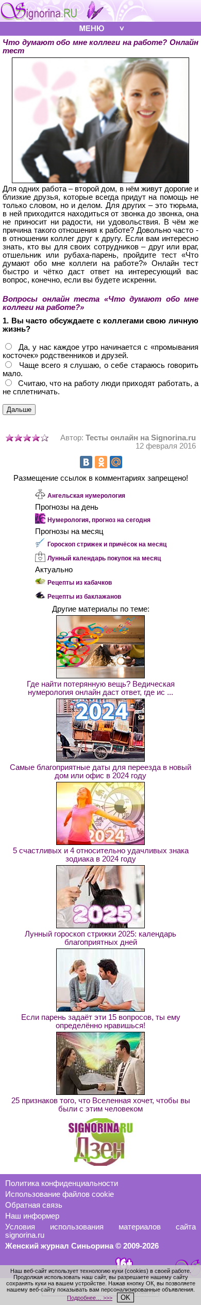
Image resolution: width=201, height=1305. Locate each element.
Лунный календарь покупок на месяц (104, 558)
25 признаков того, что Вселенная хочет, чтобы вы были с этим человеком (100, 1104)
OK (125, 1297)
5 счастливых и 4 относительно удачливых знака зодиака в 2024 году (101, 855)
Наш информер (32, 1216)
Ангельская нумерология (86, 495)
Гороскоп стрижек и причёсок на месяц (106, 544)
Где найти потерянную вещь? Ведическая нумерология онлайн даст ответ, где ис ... (101, 688)
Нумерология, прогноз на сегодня (98, 520)
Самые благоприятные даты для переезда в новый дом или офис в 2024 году (100, 771)
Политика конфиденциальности (61, 1183)
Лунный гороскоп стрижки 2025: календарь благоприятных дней (100, 938)
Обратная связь (33, 1205)
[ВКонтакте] (86, 462)
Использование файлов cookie (59, 1194)
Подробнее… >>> (89, 1298)
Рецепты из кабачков (79, 582)
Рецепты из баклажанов (84, 596)
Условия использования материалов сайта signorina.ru (100, 1231)
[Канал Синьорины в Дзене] (100, 1163)
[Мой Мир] (116, 462)
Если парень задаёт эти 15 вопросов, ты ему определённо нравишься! (100, 1021)
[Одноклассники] (101, 462)
